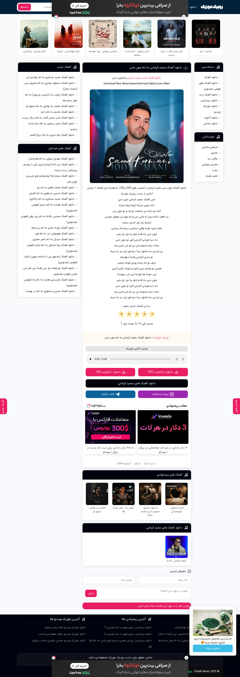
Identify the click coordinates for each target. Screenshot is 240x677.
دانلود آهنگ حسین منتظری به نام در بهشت (50, 291)
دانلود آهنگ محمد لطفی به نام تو (55, 187)
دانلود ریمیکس (209, 100)
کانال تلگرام (108, 394)
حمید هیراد (211, 176)
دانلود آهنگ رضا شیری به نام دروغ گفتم (52, 135)
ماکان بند (212, 159)
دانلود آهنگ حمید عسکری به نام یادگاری (52, 199)
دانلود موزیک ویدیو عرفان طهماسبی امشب (62, 634)
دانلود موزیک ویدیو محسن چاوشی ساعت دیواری (59, 640)
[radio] (152, 314)
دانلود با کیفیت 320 (160, 372)
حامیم (214, 153)
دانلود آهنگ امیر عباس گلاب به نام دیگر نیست (48, 118)
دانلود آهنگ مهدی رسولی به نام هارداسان (51, 159)
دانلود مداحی (211, 123)
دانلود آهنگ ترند (208, 95)
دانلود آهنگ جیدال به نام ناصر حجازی (53, 239)
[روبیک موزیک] (211, 7)
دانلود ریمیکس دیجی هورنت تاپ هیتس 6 (128, 634)
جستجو (24, 7)
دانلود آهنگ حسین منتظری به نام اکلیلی (51, 193)
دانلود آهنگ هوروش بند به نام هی (54, 233)
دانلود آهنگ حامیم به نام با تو (57, 112)
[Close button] (184, 17)
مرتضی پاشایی (210, 147)
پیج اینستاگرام (160, 394)
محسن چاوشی (210, 164)
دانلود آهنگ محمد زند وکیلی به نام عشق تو (50, 106)
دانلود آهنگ (189, 7)
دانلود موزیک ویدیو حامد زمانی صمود (65, 627)
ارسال (91, 593)
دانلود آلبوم (211, 118)
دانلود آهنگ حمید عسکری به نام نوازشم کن (50, 77)
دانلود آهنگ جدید (151, 78)
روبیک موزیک (161, 337)
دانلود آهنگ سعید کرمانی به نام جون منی (156, 67)
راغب (215, 170)
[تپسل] (56, 17)
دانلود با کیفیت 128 (107, 372)
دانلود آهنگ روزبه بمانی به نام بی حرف (52, 228)
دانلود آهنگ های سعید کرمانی (137, 383)
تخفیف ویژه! (213, 648)
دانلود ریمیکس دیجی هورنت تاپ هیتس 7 (128, 627)
